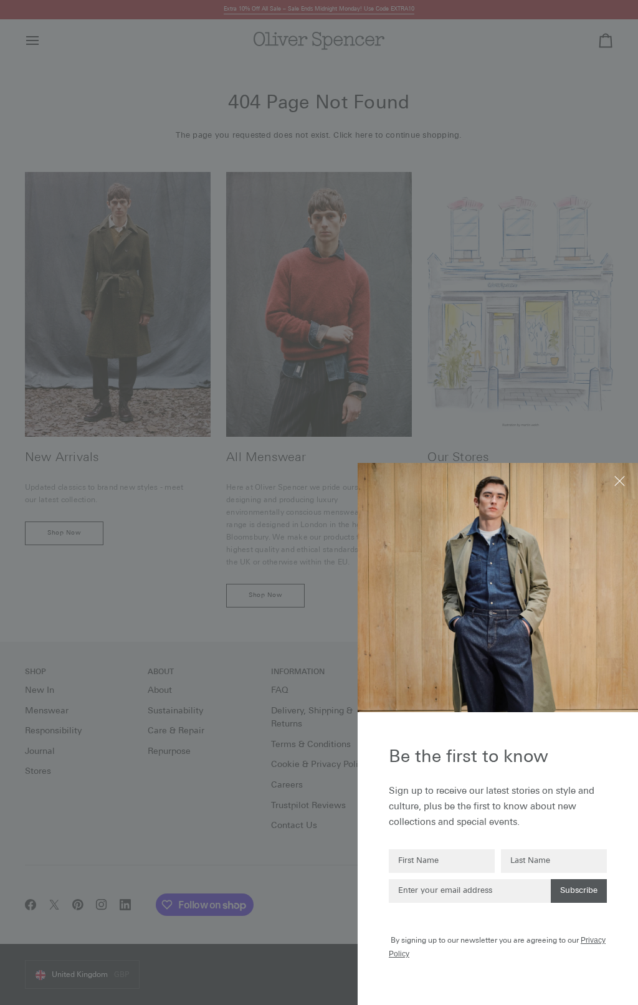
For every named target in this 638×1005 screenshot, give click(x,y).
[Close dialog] (621, 480)
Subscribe (579, 891)
